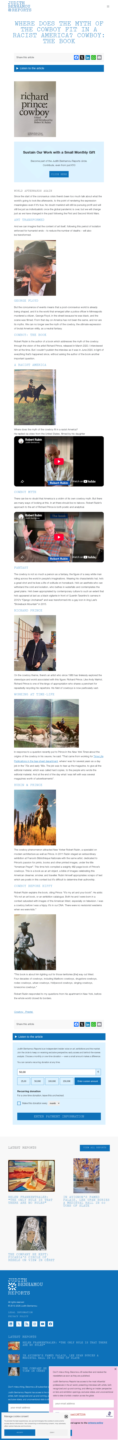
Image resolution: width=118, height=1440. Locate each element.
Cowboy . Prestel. (23, 1012)
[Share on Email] (99, 57)
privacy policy (95, 1423)
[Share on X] (82, 57)
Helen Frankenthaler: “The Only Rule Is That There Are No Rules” (30, 1200)
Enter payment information (59, 1116)
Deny (52, 1432)
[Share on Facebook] (76, 57)
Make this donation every (35, 1103)
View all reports (94, 1148)
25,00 (23, 1081)
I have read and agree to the (80, 1423)
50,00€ (37, 1081)
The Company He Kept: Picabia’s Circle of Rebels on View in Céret (31, 1257)
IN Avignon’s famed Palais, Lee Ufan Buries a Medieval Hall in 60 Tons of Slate (86, 1201)
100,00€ (52, 1081)
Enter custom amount (88, 1081)
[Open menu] (108, 6)
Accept (20, 1432)
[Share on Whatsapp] (93, 57)
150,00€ (66, 1081)
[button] (66, 1416)
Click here (59, 174)
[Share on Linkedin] (87, 57)
